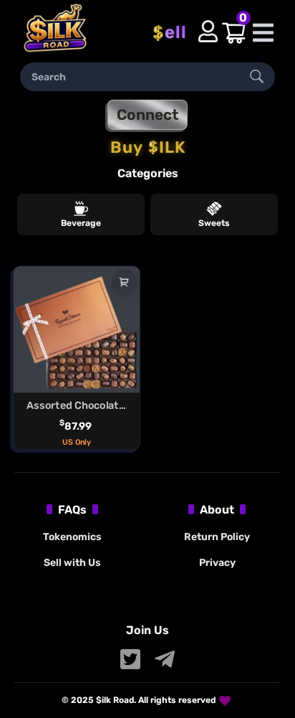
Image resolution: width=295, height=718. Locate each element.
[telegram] (165, 659)
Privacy (217, 563)
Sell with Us (72, 563)
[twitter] (130, 659)
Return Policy (217, 537)
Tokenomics (72, 537)
